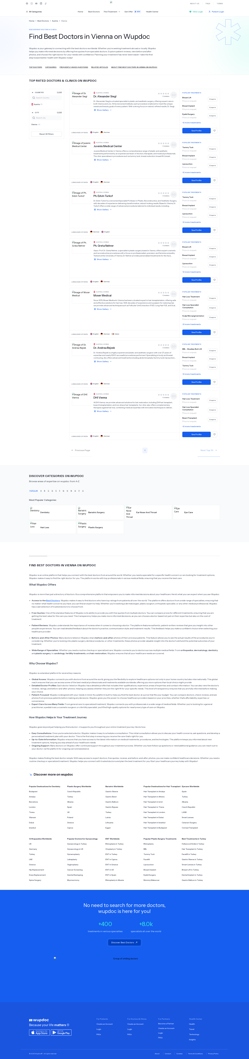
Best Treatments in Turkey (194, 839)
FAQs (98, 1034)
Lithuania (109, 822)
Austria (38, 104)
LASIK (184, 812)
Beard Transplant (189, 418)
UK (68, 812)
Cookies (179, 1054)
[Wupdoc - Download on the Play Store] (61, 1032)
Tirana (31, 812)
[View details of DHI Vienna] (81, 399)
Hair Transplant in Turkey (192, 849)
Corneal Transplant (190, 828)
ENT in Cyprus (111, 859)
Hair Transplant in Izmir (153, 802)
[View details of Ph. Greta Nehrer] (81, 247)
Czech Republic (74, 791)
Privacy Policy (213, 1054)
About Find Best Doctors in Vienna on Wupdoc (134, 67)
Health (192, 1024)
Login (98, 1029)
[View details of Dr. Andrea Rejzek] (81, 349)
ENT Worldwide (112, 839)
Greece (70, 822)
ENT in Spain (110, 875)
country (48, 92)
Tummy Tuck (187, 147)
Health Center (152, 11)
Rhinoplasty (149, 844)
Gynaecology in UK (75, 849)
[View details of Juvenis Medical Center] (81, 147)
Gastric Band (110, 797)
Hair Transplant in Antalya (154, 791)
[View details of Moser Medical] (81, 297)
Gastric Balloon (111, 802)
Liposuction (187, 164)
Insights (192, 1039)
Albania (70, 802)
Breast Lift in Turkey (190, 870)
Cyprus (70, 828)
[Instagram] (32, 3)
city (48, 112)
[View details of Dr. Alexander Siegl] (81, 98)
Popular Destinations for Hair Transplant (162, 786)
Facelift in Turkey (189, 854)
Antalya (32, 797)
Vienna (35, 124)
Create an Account (104, 1024)
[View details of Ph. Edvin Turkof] (81, 197)
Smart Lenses (188, 817)
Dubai (31, 822)
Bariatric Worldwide (114, 786)
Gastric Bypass (111, 807)
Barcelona (33, 802)
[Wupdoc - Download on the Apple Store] (39, 1032)
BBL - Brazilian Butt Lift (192, 349)
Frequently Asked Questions (74, 67)
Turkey (70, 797)
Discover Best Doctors (122, 942)
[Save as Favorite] (214, 130)
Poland (70, 817)
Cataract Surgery (189, 822)
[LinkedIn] (41, 3)
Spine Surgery (35, 880)
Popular (34, 491)
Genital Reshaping (75, 875)
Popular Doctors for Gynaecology (82, 839)
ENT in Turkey (111, 854)
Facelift (147, 859)
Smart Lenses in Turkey (192, 864)
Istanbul (32, 828)
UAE (31, 859)
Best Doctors (94, 11)
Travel (191, 1029)
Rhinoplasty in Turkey (114, 844)
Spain (69, 807)
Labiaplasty (72, 859)
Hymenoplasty (73, 854)
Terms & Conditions (195, 1054)
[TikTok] (46, 3)
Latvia (108, 817)
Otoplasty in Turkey (113, 849)
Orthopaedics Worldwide (40, 839)
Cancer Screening (75, 870)
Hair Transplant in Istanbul (154, 822)
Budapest (33, 791)
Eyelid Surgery (188, 114)
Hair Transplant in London (154, 812)
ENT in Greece (111, 864)
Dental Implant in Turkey (192, 875)
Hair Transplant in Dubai (154, 817)
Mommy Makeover (152, 880)
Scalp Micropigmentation (193, 316)
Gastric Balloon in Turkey (192, 880)
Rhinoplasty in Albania (114, 880)
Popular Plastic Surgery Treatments (160, 839)
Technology (194, 1034)
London (32, 807)
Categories (51, 67)
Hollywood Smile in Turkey (193, 844)
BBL (145, 849)
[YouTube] (36, 3)
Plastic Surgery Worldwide (79, 786)
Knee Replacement (37, 875)
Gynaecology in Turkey (77, 844)
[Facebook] (27, 3)
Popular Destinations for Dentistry (44, 786)
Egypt (108, 828)
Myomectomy (73, 880)
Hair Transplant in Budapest (155, 828)
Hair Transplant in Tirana (154, 807)
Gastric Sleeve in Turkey (192, 859)
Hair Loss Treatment (191, 296)
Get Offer (132, 11)
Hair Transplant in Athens (154, 797)
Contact (168, 1054)
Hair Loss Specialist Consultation (190, 306)
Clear (59, 92)
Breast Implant (188, 106)
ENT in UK (109, 870)
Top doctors (35, 67)
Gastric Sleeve (111, 791)
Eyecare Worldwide (190, 786)
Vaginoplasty (72, 864)
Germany (33, 849)
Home (80, 11)
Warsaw (32, 817)
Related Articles (99, 67)
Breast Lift (186, 97)
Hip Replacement (36, 870)
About (157, 1054)
